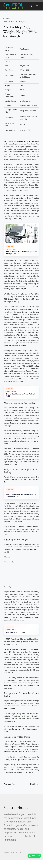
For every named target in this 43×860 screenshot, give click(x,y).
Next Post (34, 784)
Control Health (16, 807)
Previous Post (9, 784)
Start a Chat (36, 855)
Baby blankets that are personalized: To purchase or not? (21, 496)
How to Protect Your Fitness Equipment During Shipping (21, 253)
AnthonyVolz (22, 21)
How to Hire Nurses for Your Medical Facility (20, 395)
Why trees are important (15, 632)
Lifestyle (7, 18)
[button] (31, 6)
